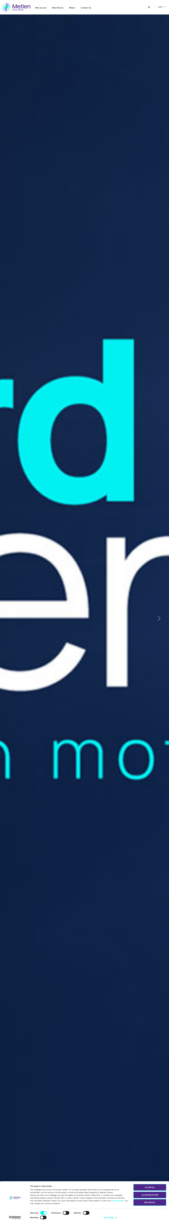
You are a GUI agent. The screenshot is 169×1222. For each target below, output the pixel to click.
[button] (159, 618)
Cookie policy (118, 1201)
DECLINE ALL (149, 1202)
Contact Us (86, 8)
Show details (109, 1217)
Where (72, 8)
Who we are (40, 8)
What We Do (57, 8)
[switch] (66, 1213)
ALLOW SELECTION (150, 1195)
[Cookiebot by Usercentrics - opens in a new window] (15, 1217)
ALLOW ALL (150, 1187)
